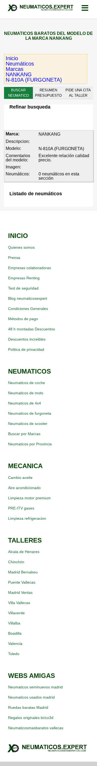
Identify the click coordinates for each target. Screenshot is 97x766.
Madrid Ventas (20, 592)
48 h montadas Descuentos (31, 329)
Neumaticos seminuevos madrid (35, 687)
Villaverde (16, 613)
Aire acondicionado (24, 488)
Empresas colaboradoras (29, 268)
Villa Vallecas (19, 603)
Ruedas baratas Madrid (28, 707)
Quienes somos (21, 247)
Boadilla (15, 633)
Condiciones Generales (28, 308)
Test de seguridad (23, 288)
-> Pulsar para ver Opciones (41, 119)
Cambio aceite (20, 477)
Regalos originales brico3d (30, 718)
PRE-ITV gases (21, 508)
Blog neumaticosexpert (27, 298)
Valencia (15, 643)
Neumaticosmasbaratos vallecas (35, 728)
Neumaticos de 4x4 (24, 403)
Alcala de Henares (23, 552)
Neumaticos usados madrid (31, 697)
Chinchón (16, 562)
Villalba (14, 623)
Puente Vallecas (21, 582)
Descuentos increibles (27, 339)
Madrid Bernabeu (23, 572)
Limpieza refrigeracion (27, 518)
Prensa (14, 257)
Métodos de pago (23, 319)
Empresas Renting (24, 278)
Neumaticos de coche (26, 383)
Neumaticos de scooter (27, 423)
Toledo (13, 654)
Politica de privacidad (26, 349)
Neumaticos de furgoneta (29, 413)
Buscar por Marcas (24, 434)
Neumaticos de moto (25, 393)
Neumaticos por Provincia (30, 444)
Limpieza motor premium (29, 498)
